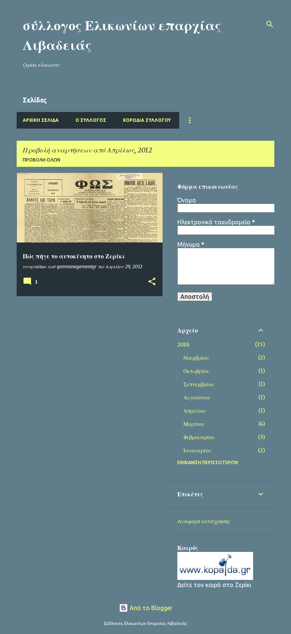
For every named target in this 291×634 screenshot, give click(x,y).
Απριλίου (194, 410)
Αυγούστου (196, 397)
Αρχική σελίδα (41, 120)
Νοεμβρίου (196, 357)
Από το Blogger (150, 607)
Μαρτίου (194, 424)
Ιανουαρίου (197, 450)
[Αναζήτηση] (269, 24)
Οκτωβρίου (196, 371)
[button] (151, 282)
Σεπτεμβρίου (198, 384)
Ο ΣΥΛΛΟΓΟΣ (90, 120)
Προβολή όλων (41, 159)
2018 (183, 344)
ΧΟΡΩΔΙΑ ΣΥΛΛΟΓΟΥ (147, 120)
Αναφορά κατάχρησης (203, 521)
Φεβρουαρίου (199, 437)
